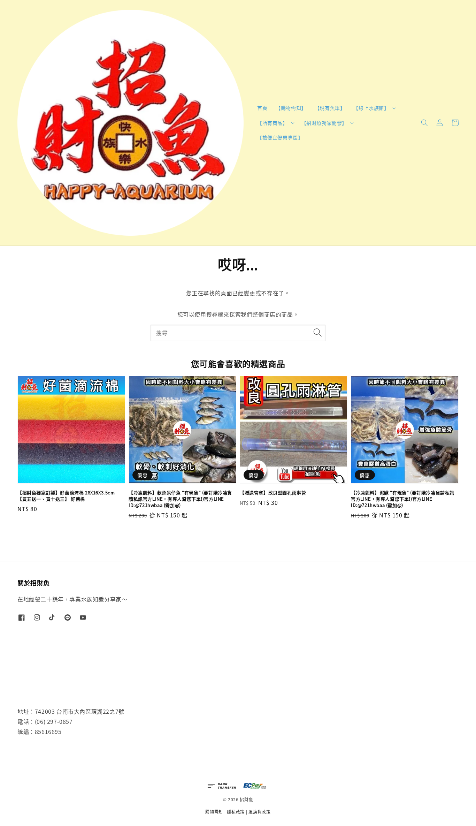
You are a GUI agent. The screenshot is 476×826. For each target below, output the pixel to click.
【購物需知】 (291, 107)
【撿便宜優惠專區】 (280, 137)
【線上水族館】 (371, 108)
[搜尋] (317, 332)
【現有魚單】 (330, 107)
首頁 (262, 107)
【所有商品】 (272, 123)
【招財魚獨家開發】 (324, 123)
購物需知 (214, 811)
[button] (424, 122)
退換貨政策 (259, 811)
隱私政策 (236, 811)
